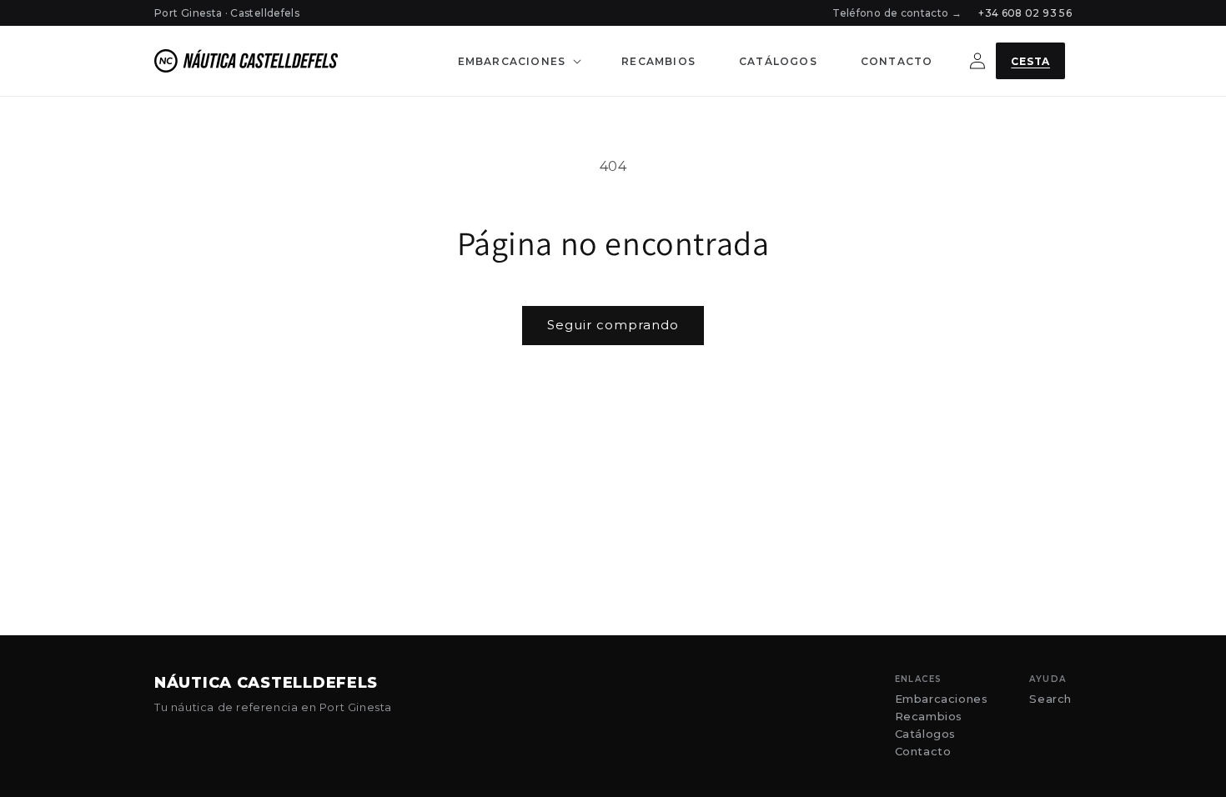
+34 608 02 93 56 (1025, 13)
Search (1050, 699)
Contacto (923, 751)
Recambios (928, 716)
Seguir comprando (613, 325)
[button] (518, 61)
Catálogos (925, 734)
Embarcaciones (941, 699)
